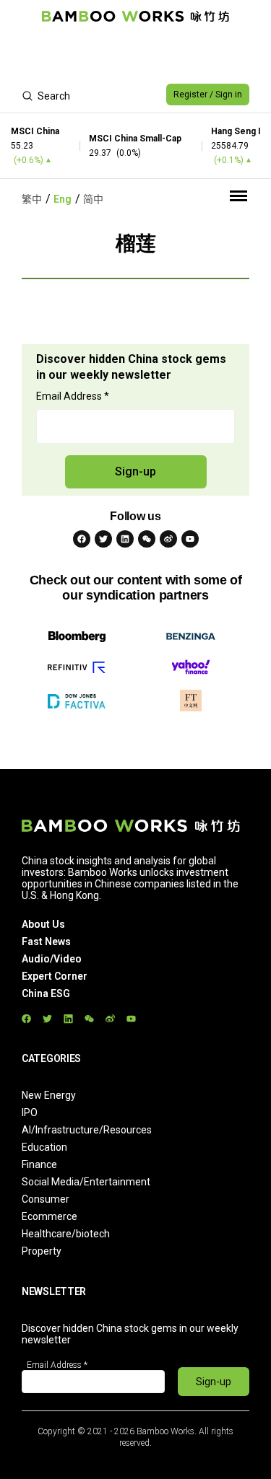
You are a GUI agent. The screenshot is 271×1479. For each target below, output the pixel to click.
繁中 (32, 199)
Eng (62, 199)
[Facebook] (81, 539)
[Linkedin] (125, 539)
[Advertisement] (135, 54)
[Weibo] (168, 539)
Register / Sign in (207, 94)
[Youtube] (190, 539)
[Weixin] (146, 539)
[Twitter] (103, 539)
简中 (93, 199)
